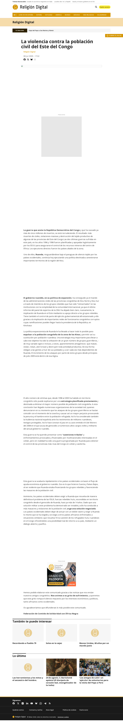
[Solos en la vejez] (61, 633)
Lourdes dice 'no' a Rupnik (62, 1)
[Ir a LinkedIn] (27, 703)
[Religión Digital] (30, 7)
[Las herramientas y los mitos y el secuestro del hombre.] (28, 667)
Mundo (67, 15)
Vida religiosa (88, 15)
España (39, 15)
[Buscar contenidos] (95, 7)
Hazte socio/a (105, 7)
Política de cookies (69, 710)
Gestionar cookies (63, 717)
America (59, 15)
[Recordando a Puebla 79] (28, 633)
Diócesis (77, 15)
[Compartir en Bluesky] (31, 59)
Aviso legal (50, 710)
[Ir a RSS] (50, 703)
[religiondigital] (19, 716)
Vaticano (48, 15)
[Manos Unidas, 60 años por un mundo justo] (95, 633)
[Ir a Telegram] (45, 703)
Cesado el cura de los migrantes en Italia (39, 1)
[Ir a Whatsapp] (41, 703)
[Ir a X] (18, 703)
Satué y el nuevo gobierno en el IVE (83, 1)
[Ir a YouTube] (32, 703)
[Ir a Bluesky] (36, 703)
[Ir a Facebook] (14, 703)
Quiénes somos (18, 710)
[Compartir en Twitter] (28, 59)
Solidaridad (101, 15)
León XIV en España (26, 15)
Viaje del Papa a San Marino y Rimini (41, 30)
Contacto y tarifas (35, 710)
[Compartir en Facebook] (24, 59)
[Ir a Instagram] (23, 703)
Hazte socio (83, 710)
